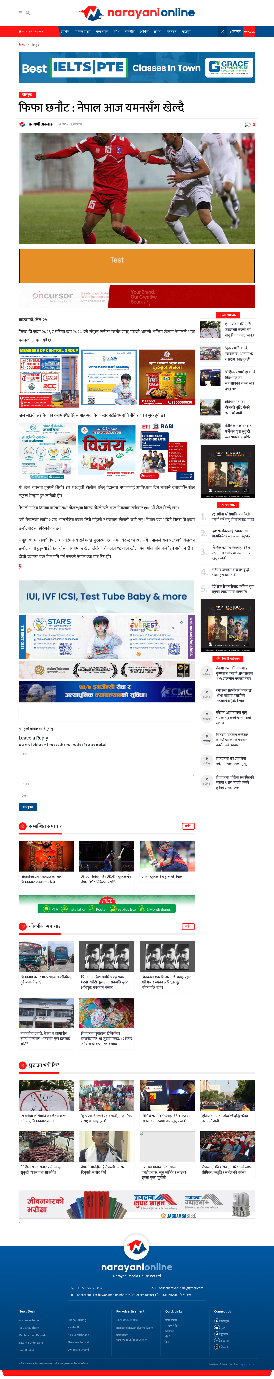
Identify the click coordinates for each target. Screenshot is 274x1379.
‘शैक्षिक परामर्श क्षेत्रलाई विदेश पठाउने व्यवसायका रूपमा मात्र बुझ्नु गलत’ (240, 380)
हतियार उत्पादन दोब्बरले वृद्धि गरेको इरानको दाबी (237, 407)
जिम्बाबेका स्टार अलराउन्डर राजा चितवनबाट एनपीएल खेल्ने (41, 879)
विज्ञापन (169, 1331)
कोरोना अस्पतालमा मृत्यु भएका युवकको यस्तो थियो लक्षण (233, 718)
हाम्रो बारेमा (171, 1320)
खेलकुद (186, 31)
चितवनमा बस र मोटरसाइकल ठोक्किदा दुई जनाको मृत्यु (46, 980)
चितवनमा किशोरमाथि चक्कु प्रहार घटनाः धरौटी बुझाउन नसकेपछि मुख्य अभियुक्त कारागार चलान (105, 982)
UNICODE (249, 32)
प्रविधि (157, 31)
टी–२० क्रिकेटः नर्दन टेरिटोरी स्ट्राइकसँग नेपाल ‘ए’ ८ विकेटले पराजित (106, 879)
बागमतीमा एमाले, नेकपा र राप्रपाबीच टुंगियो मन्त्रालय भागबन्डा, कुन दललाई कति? (45, 1038)
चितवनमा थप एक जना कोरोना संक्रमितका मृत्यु (231, 761)
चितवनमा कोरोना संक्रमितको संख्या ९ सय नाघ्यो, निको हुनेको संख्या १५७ (235, 782)
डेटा (167, 1342)
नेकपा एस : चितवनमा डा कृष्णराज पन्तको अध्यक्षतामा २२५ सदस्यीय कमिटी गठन (234, 673)
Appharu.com (248, 1364)
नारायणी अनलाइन (41, 124)
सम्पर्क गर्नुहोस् (172, 1325)
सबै (187, 826)
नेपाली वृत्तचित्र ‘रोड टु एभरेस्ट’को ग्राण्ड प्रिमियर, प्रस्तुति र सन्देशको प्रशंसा (227, 1170)
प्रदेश (116, 31)
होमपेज (65, 31)
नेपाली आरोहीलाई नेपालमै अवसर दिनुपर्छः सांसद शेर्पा (103, 1170)
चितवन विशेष (82, 31)
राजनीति (130, 31)
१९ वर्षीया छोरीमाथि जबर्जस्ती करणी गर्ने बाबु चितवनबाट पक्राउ (239, 330)
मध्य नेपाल (102, 31)
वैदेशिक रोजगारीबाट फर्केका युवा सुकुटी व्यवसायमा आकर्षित (238, 431)
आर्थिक (144, 31)
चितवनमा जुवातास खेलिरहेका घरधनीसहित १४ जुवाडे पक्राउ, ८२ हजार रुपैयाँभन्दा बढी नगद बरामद (106, 1038)
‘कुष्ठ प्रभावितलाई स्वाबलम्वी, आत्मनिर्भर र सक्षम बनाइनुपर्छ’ (239, 354)
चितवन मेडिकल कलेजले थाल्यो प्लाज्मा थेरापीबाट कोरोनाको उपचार (232, 740)
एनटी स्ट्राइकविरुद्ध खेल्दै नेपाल (162, 877)
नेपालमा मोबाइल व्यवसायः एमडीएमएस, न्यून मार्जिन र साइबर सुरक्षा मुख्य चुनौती (164, 1172)
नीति (167, 1336)
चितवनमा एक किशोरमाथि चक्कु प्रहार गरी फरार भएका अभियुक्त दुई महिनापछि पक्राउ (166, 982)
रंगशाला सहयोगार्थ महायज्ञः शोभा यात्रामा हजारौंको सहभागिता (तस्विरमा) (234, 695)
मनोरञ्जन (172, 31)
